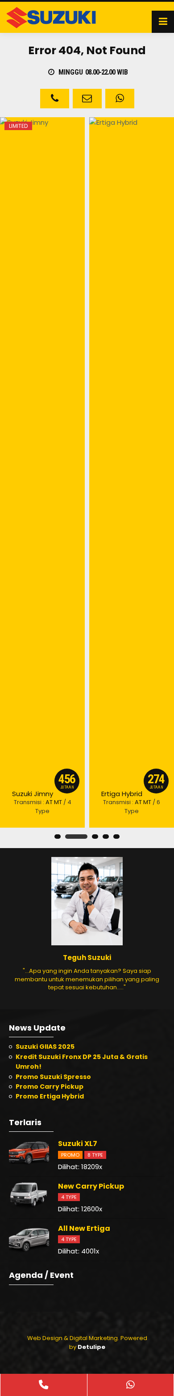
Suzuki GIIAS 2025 (45, 1046)
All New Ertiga (84, 1228)
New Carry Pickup (91, 1186)
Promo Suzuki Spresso (53, 1076)
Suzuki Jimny (32, 793)
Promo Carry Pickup (49, 1086)
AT (49, 802)
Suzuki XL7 (77, 1143)
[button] (57, 836)
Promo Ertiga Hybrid (50, 1096)
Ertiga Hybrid (121, 793)
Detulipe (91, 1347)
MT (58, 802)
